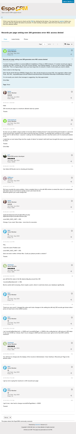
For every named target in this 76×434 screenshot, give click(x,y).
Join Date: (10, 53)
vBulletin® (37, 424)
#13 (72, 400)
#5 (72, 186)
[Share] (71, 54)
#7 (72, 241)
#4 (72, 166)
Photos (26, 39)
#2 (72, 102)
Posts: (9, 55)
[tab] (5, 39)
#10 (72, 328)
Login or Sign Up (67, 1)
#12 (72, 378)
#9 (72, 304)
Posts (5, 39)
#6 (72, 212)
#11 (72, 354)
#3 (72, 129)
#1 (72, 59)
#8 (72, 276)
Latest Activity (15, 39)
